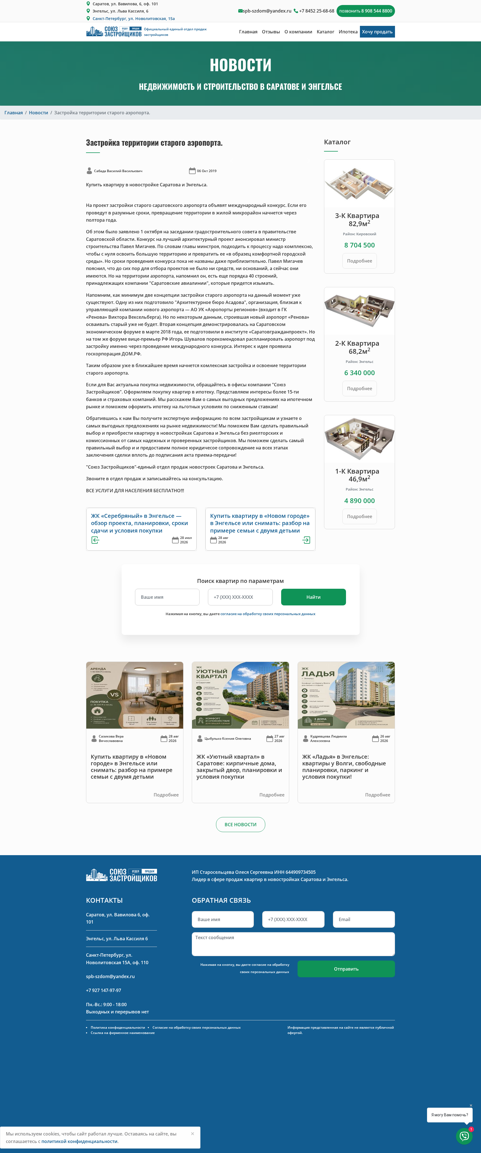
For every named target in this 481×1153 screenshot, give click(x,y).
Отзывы (271, 32)
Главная (248, 32)
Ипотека (348, 32)
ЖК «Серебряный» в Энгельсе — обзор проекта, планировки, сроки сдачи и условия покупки (139, 523)
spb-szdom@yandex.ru (267, 11)
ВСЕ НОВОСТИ (241, 825)
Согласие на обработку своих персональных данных (197, 1027)
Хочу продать (377, 32)
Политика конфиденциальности (118, 1027)
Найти (313, 597)
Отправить (346, 969)
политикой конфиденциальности (79, 1141)
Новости (38, 113)
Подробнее (359, 261)
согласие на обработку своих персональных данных (267, 613)
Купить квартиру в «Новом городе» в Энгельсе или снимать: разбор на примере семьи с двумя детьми (260, 523)
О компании (298, 32)
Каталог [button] (325, 32)
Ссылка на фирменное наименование (123, 1032)
